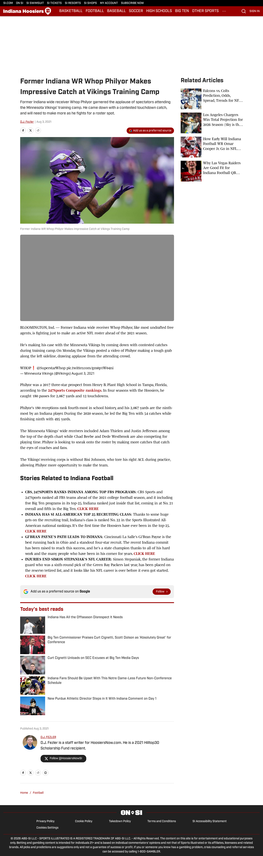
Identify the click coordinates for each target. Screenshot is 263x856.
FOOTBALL (95, 11)
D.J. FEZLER (48, 737)
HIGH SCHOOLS (159, 11)
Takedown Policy (120, 821)
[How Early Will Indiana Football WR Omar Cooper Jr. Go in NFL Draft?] (212, 147)
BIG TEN (182, 11)
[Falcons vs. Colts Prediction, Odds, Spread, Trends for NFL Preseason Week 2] (212, 98)
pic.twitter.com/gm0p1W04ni (90, 368)
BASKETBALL (71, 11)
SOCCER (136, 11)
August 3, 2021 (83, 373)
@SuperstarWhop (51, 368)
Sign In (254, 11)
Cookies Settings (47, 827)
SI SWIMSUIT (35, 3)
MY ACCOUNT (109, 3)
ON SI (19, 3)
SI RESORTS (73, 3)
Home (24, 793)
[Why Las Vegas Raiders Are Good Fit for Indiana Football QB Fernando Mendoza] (212, 171)
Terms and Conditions (161, 821)
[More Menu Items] (224, 11)
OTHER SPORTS (205, 11)
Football (38, 793)
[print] (45, 773)
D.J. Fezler (27, 122)
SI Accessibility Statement (210, 821)
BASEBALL (116, 11)
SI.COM (8, 3)
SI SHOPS (90, 3)
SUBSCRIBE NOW (132, 3)
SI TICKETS (54, 3)
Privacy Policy (45, 821)
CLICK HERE (88, 509)
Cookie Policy (83, 821)
